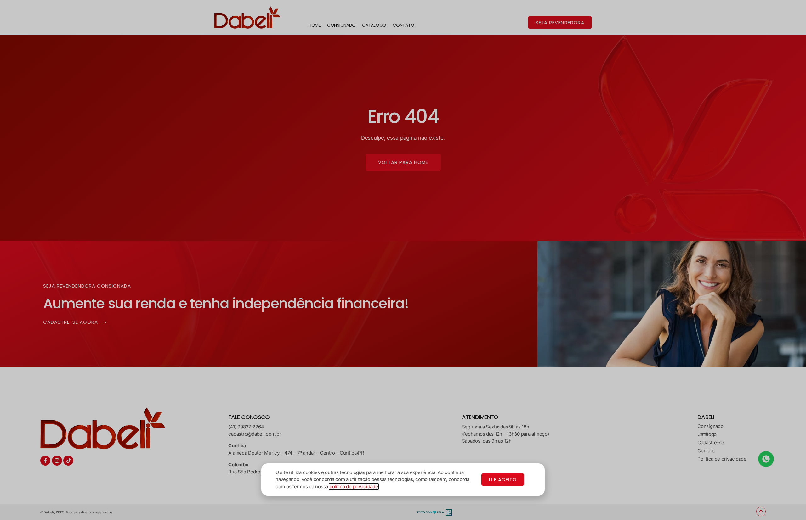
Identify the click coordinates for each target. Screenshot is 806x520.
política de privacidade (353, 486)
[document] (403, 260)
